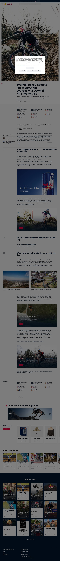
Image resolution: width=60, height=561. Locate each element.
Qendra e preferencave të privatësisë (34, 70)
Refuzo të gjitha (22, 70)
